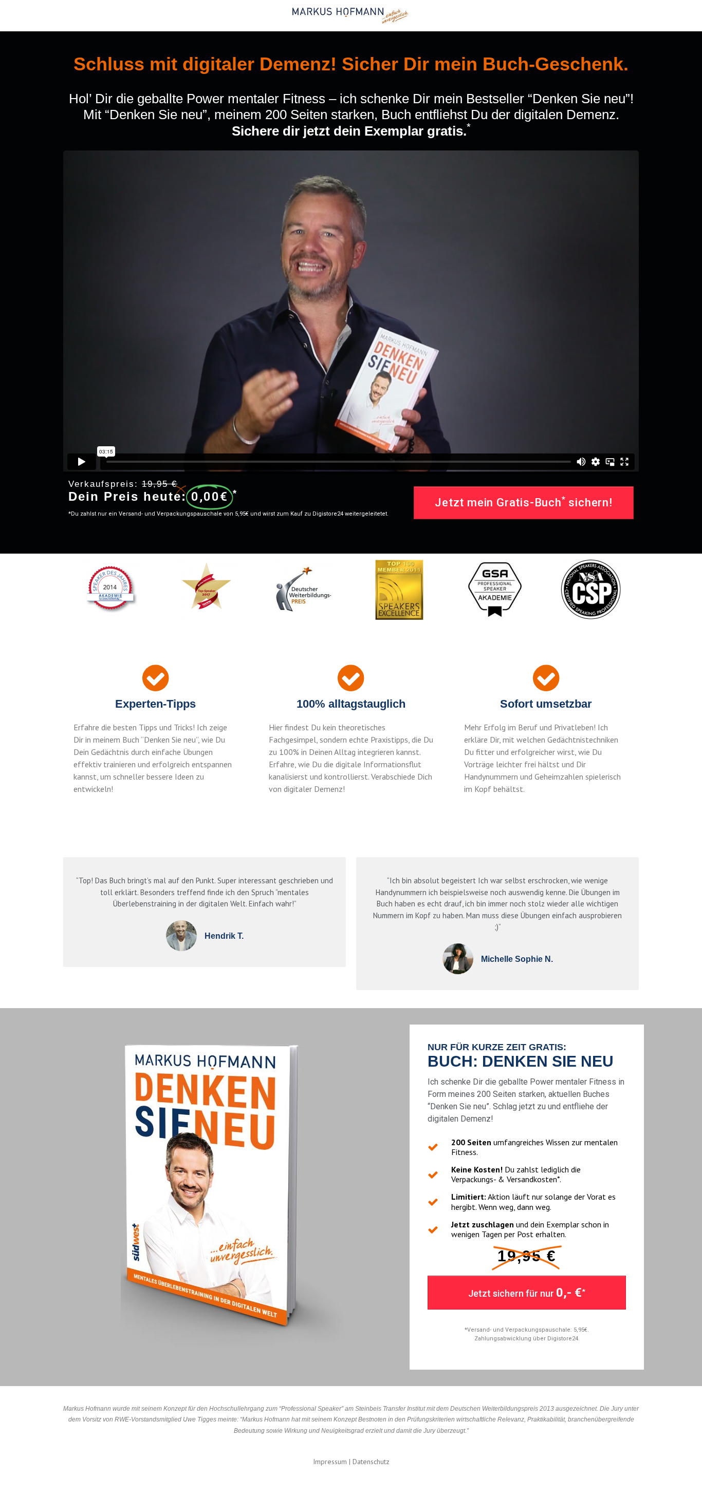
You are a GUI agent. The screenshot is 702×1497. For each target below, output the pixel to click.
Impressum (330, 1461)
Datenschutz (371, 1461)
